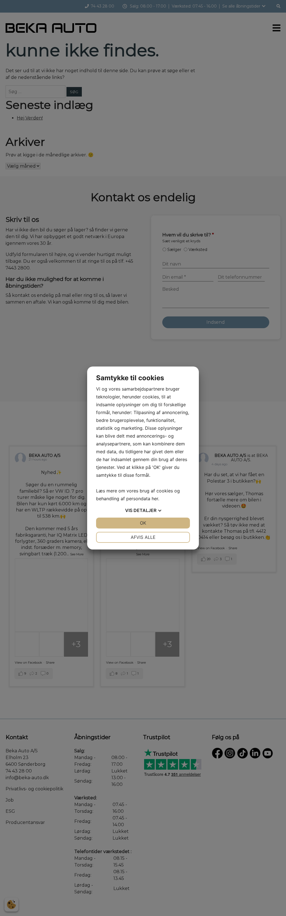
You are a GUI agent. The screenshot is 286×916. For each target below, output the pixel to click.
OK (143, 523)
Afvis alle (143, 537)
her (155, 498)
